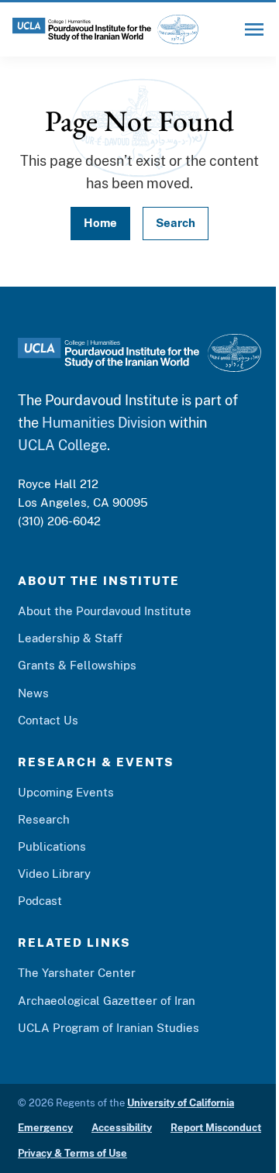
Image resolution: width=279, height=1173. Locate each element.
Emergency (45, 1127)
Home (100, 222)
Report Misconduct (215, 1127)
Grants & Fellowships (77, 665)
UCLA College (62, 445)
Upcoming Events (66, 792)
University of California (180, 1103)
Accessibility (121, 1127)
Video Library (54, 873)
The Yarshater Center (77, 972)
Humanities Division (104, 423)
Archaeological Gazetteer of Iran (106, 1000)
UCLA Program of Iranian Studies (108, 1027)
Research (44, 819)
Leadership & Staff (70, 638)
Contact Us (48, 720)
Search (175, 222)
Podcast (40, 900)
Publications (52, 846)
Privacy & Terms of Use (72, 1153)
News (33, 693)
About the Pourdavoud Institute (104, 610)
